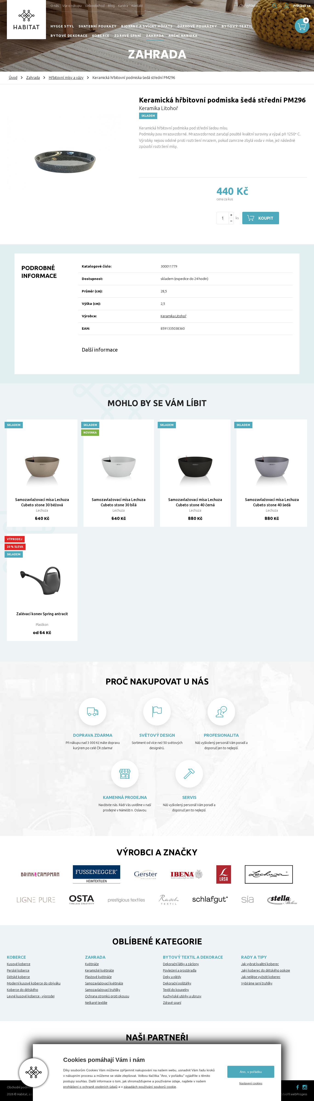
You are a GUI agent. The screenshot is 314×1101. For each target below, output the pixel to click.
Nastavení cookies (250, 1083)
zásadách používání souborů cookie (150, 1087)
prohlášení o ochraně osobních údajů (90, 1087)
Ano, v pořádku (251, 1072)
